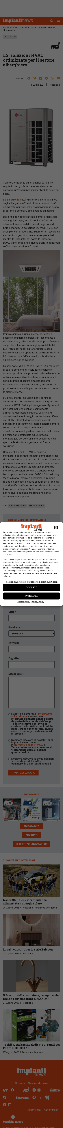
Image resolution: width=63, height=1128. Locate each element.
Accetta (31, 587)
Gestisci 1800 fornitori (16, 582)
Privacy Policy (37, 601)
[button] (55, 527)
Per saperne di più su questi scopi (42, 582)
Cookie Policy (23, 601)
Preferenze (31, 595)
